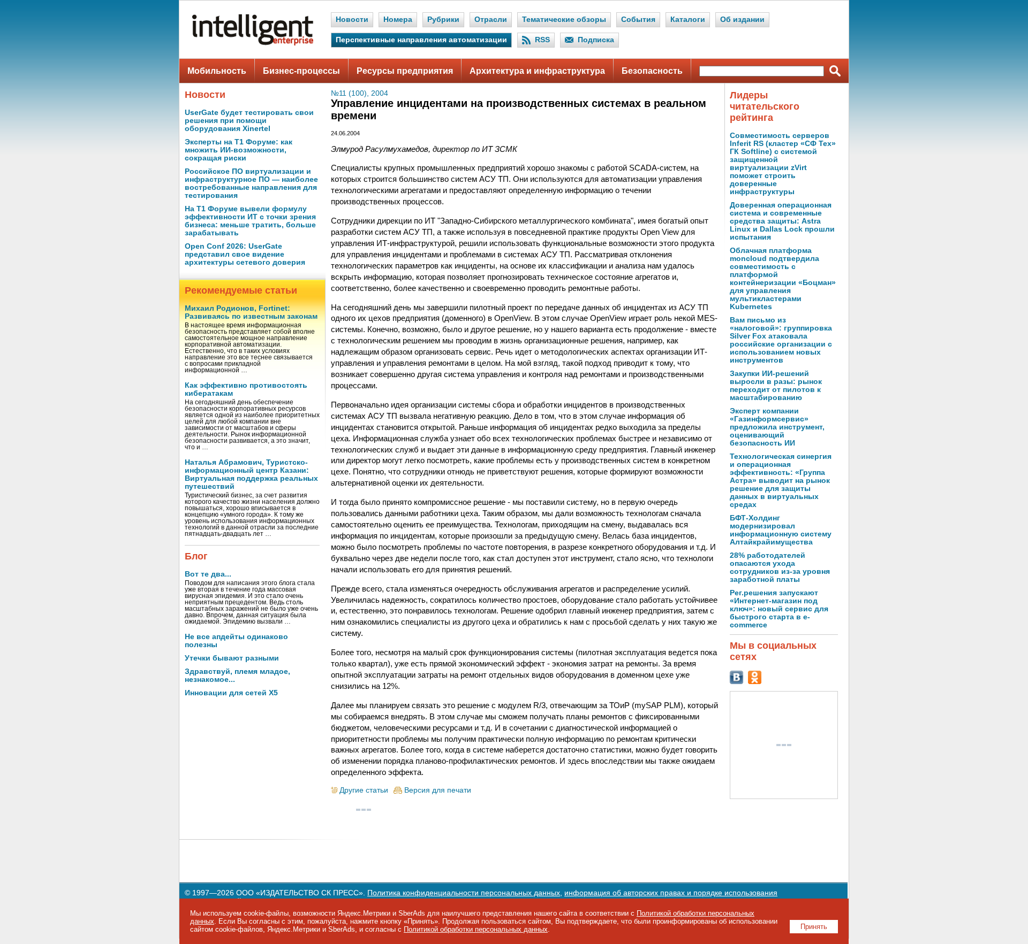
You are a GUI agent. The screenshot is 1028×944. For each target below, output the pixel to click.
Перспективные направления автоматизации (421, 40)
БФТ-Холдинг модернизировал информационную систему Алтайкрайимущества (781, 530)
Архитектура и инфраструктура (537, 70)
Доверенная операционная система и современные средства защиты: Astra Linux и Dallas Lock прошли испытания (782, 221)
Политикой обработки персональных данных (476, 929)
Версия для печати (437, 790)
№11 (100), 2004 (359, 93)
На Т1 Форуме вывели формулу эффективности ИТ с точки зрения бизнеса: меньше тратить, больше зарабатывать (250, 221)
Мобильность (216, 70)
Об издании (742, 20)
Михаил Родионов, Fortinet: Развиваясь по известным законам (251, 312)
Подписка (596, 40)
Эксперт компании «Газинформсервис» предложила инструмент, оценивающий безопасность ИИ (777, 427)
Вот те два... (208, 574)
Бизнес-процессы (301, 70)
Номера (397, 20)
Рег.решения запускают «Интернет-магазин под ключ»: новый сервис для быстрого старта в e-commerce (779, 609)
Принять (813, 927)
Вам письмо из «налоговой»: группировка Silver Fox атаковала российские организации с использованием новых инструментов (781, 340)
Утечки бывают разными (232, 658)
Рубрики (443, 20)
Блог (196, 556)
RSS (542, 40)
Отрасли (490, 20)
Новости (352, 20)
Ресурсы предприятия (405, 70)
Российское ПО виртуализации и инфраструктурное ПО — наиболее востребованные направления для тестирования (251, 183)
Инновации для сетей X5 (231, 693)
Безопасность (652, 70)
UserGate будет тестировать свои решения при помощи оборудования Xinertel (249, 121)
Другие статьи (363, 790)
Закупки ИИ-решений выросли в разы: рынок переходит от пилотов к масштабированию (776, 386)
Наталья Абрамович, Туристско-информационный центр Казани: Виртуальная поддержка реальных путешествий (251, 474)
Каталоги (687, 20)
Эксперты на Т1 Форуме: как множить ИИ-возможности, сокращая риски (238, 150)
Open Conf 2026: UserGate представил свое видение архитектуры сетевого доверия (245, 254)
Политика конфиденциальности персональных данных (463, 893)
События (638, 20)
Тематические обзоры (564, 20)
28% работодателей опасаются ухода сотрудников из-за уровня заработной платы (780, 567)
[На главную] (252, 43)
